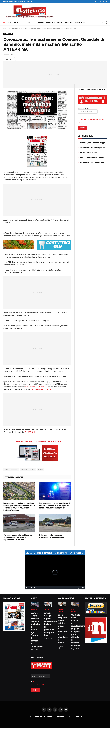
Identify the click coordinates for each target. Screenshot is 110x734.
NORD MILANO (38, 22)
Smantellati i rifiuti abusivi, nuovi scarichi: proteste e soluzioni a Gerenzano (92, 162)
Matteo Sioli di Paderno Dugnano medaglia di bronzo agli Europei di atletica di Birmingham (35, 630)
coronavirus (14, 469)
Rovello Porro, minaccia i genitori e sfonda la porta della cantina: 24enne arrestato (93, 148)
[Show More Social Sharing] (14, 59)
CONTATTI (29, 1)
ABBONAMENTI (13, 1)
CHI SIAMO (5, 1)
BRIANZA (27, 22)
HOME (10, 22)
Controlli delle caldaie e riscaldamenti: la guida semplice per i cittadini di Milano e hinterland (75, 630)
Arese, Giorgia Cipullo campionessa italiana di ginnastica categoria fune (48, 624)
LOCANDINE (48, 716)
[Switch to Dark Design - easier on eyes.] (106, 22)
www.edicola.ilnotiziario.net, (36, 387)
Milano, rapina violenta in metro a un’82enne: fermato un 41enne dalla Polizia (92, 157)
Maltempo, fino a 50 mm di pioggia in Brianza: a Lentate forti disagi (92, 143)
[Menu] (4, 22)
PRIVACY (79, 716)
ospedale (32, 469)
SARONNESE (50, 22)
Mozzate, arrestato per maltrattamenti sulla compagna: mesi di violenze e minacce (92, 152)
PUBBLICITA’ (21, 1)
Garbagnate (24, 469)
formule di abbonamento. (41, 389)
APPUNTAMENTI (8, 34)
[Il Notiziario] (29, 11)
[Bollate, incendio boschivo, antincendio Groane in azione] (55, 523)
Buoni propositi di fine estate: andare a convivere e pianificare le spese (62, 629)
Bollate (7, 469)
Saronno (40, 469)
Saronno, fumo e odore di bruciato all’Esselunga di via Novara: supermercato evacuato (17, 537)
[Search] (102, 22)
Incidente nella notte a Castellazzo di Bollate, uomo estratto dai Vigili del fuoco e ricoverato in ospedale (54, 505)
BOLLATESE (17, 22)
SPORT (59, 22)
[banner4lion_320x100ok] (18, 244)
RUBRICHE (68, 22)
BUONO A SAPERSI (63, 606)
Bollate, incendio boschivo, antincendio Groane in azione (51, 536)
